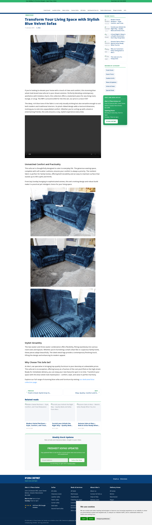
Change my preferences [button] (103, 518)
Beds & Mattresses (106, 10)
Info (125, 10)
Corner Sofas (75, 10)
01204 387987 (111, 121)
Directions (123, 479)
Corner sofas (55, 503)
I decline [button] (91, 518)
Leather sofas (55, 497)
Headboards (75, 497)
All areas (112, 491)
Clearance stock (56, 494)
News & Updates (111, 82)
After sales (74, 510)
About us (93, 491)
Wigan (112, 500)
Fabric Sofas (65, 10)
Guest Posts (110, 74)
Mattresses (74, 494)
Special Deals (110, 90)
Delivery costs (94, 500)
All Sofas (83, 10)
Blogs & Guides (117, 10)
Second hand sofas (57, 508)
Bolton (112, 494)
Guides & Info (110, 78)
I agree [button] (84, 518)
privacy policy (71, 463)
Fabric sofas (55, 500)
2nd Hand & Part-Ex (93, 10)
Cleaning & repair (76, 500)
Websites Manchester (75, 520)
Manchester (114, 497)
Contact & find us (96, 494)
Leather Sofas (56, 10)
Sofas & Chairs (110, 86)
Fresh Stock (47, 10)
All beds (73, 491)
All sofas (54, 491)
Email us (116, 479)
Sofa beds (54, 506)
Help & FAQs (94, 497)
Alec (39, 28)
